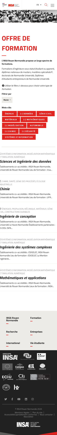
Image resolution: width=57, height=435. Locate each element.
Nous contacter (46, 414)
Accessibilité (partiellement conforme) (20, 414)
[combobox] (7, 100)
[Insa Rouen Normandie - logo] (28, 424)
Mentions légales (22, 412)
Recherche (12, 332)
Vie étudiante (37, 343)
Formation (35, 318)
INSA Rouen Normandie (12, 319)
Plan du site (37, 412)
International (13, 343)
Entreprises (36, 332)
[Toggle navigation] (52, 5)
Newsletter (28, 416)
